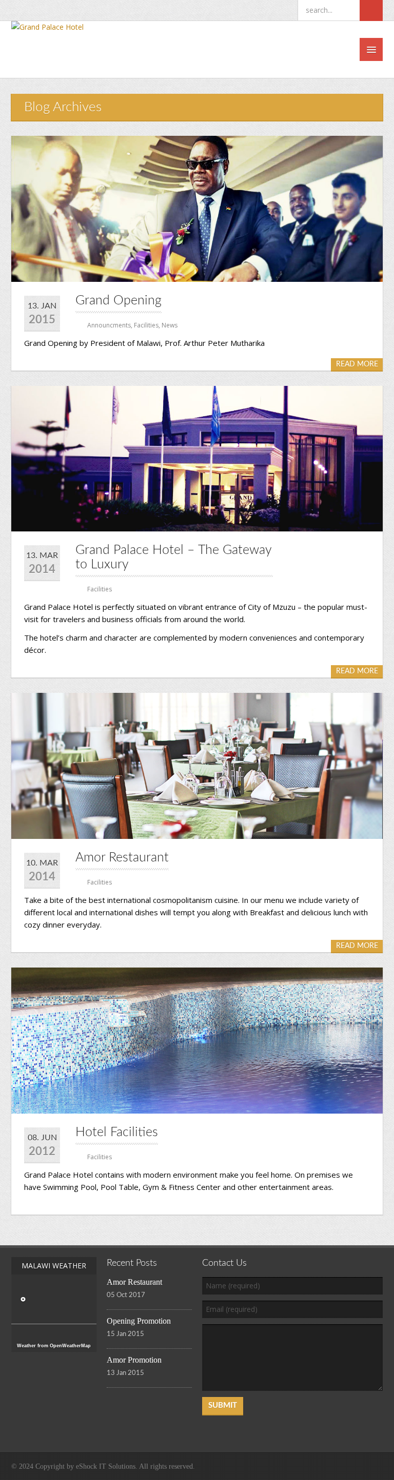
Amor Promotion (134, 1359)
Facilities (146, 325)
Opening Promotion (139, 1321)
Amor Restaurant (122, 857)
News (170, 325)
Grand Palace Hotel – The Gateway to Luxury (173, 557)
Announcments (109, 325)
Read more (357, 364)
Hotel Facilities (116, 1132)
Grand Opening (118, 300)
